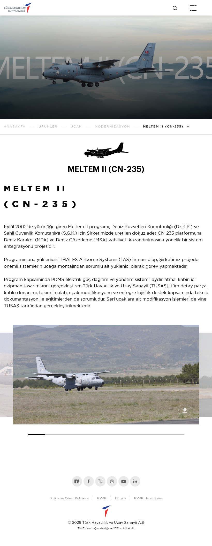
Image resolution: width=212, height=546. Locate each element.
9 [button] (175, 429)
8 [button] (158, 429)
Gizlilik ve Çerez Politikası (69, 498)
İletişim (120, 498)
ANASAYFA (15, 126)
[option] (106, 374)
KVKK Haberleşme (148, 498)
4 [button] (88, 429)
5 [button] (106, 429)
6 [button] (123, 429)
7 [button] (140, 429)
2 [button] (53, 429)
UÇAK (76, 126)
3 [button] (71, 429)
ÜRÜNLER (48, 126)
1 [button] (36, 429)
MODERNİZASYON (112, 126)
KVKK (102, 498)
